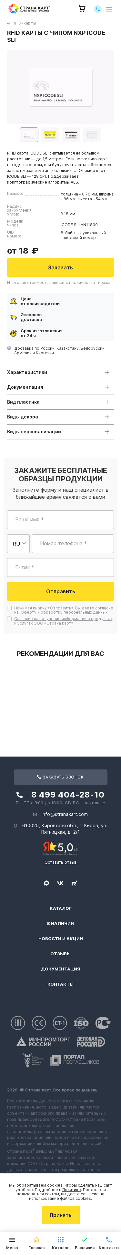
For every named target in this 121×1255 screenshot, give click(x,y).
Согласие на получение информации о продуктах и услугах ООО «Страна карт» (63, 621)
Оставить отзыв (61, 862)
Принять (61, 1215)
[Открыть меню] (109, 9)
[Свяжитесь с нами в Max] (46, 883)
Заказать (60, 267)
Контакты (60, 984)
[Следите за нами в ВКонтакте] (60, 883)
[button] (29, 134)
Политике (71, 1189)
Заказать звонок (63, 777)
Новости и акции (60, 938)
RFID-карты (24, 23)
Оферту (28, 612)
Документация (60, 969)
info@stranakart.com (65, 814)
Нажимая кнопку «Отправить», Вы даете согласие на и (63, 610)
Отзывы (60, 953)
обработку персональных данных (74, 612)
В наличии (60, 923)
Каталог (61, 908)
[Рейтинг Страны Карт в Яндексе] (60, 848)
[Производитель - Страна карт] (29, 9)
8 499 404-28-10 (68, 794)
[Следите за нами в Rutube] (74, 883)
